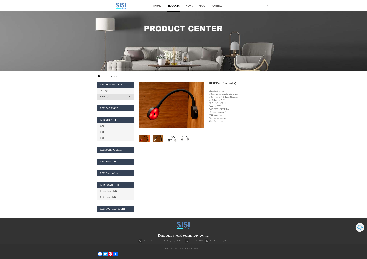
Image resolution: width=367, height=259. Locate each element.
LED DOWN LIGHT (110, 185)
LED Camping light (109, 173)
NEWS (189, 5)
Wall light (104, 90)
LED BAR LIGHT (109, 108)
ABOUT (203, 5)
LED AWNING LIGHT (111, 150)
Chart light (104, 96)
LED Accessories (108, 161)
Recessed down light (108, 191)
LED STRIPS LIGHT (110, 120)
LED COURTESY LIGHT (112, 209)
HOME (157, 5)
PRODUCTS (173, 5)
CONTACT (218, 5)
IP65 (102, 126)
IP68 (102, 132)
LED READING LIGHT (112, 84)
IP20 (102, 138)
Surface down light (108, 197)
